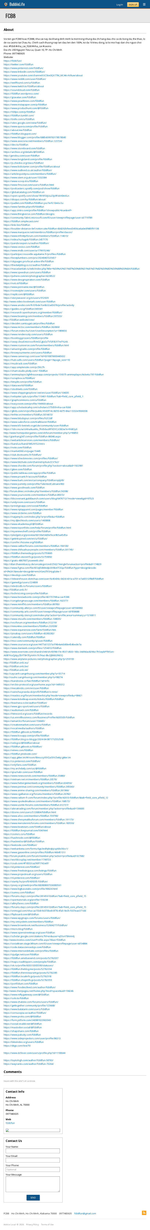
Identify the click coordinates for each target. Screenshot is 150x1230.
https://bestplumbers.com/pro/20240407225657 (30, 257)
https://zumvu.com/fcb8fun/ (19, 892)
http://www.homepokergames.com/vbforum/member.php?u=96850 (41, 432)
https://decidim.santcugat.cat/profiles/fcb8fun (29, 323)
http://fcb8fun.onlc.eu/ (16, 662)
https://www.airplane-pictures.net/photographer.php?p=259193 (39, 659)
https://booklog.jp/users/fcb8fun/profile (26, 338)
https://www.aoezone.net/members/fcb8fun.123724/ (33, 141)
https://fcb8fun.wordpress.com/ (21, 93)
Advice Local (10, 1224)
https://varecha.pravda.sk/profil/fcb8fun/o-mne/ (31, 691)
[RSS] (144, 1213)
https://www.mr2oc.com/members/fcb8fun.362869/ (32, 327)
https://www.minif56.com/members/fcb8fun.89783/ (32, 604)
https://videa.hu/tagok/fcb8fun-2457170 (26, 239)
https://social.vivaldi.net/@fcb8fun (23, 1023)
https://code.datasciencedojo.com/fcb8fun (27, 947)
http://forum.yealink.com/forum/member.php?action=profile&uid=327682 (44, 856)
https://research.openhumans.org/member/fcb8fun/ (33, 312)
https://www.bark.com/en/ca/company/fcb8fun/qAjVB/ (34, 480)
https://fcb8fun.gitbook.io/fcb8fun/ (23, 732)
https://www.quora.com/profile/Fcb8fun (26, 126)
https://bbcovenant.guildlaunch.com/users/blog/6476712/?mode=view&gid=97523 (49, 498)
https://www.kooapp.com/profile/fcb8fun (26, 735)
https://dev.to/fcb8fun (16, 144)
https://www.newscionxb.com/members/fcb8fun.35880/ (34, 775)
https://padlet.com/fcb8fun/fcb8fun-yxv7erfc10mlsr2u (33, 203)
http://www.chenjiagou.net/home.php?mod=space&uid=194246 (38, 991)
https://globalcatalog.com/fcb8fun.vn (24, 192)
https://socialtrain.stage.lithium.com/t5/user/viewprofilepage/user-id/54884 (45, 943)
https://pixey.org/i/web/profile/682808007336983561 (32, 885)
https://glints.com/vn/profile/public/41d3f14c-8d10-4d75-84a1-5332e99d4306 (45, 411)
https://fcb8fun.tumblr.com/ (19, 115)
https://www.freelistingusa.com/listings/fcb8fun (30, 870)
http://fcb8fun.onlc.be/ (16, 666)
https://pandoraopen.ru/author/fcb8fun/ (26, 243)
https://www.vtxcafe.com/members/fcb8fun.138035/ (32, 618)
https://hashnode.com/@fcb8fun (22, 837)
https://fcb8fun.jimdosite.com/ (20, 753)
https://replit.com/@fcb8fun (19, 294)
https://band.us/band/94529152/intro (24, 443)
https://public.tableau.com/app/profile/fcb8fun (30, 473)
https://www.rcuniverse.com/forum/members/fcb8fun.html (36, 345)
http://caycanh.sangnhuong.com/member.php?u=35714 (34, 673)
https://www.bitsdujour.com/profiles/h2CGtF (28, 418)
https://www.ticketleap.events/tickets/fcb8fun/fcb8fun (34, 699)
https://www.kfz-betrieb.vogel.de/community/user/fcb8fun (36, 425)
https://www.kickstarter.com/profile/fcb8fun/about (32, 166)
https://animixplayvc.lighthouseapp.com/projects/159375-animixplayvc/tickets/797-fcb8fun (54, 374)
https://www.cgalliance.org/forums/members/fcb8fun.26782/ (37, 794)
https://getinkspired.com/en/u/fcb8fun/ (25, 538)
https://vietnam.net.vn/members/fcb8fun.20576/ (30, 779)
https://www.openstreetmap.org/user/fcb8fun (29, 932)
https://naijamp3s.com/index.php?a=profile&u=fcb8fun (34, 516)
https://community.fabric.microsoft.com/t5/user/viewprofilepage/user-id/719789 (48, 217)
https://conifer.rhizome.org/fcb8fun (23, 542)
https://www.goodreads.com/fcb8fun (24, 487)
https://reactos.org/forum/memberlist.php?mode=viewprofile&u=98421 (43, 695)
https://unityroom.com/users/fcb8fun (24, 502)
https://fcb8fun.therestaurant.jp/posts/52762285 (30, 972)
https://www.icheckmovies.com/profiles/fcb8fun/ (31, 458)
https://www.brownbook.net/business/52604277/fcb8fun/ (36, 925)
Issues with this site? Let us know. (19, 1081)
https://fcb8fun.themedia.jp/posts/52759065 (28, 553)
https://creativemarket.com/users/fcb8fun (27, 724)
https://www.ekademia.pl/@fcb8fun (23, 524)
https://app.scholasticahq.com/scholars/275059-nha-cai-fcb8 (37, 407)
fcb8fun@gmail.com (85, 1213)
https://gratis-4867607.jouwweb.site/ (24, 560)
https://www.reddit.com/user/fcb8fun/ (25, 79)
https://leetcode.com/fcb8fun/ (20, 845)
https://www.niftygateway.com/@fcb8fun (26, 994)
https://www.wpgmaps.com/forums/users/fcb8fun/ (32, 918)
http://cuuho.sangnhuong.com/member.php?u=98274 (33, 677)
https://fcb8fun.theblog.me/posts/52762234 (28, 969)
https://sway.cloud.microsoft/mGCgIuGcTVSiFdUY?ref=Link (36, 341)
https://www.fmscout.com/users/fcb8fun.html (29, 184)
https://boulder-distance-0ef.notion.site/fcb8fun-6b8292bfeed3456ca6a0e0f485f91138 (51, 228)
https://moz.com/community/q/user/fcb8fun (28, 640)
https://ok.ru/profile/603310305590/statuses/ (28, 965)
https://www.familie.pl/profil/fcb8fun (24, 206)
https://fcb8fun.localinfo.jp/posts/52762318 (27, 976)
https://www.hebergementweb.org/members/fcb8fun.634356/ (38, 783)
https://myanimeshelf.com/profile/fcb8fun (27, 531)
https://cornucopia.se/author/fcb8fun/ (25, 1012)
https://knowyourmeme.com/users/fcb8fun (28, 352)
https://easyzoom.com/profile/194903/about (28, 403)
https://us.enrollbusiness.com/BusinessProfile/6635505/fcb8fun (39, 717)
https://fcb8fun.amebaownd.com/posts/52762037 (31, 958)
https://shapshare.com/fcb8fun (21, 1031)
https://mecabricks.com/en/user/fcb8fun (26, 688)
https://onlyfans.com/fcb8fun (20, 764)
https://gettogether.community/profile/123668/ (29, 1005)
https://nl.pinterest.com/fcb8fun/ (22, 877)
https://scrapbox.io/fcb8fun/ (19, 378)
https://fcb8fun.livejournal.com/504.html (26, 830)
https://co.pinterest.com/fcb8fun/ (22, 761)
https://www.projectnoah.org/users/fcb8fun (28, 874)
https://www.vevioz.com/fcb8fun (22, 246)
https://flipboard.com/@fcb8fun (21, 914)
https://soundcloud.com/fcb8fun (22, 90)
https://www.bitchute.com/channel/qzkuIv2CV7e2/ (31, 462)
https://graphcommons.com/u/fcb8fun (25, 400)
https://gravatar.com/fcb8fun (20, 97)
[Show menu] (142, 4)
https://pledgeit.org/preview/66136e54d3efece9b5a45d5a (36, 535)
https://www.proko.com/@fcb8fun (22, 1016)
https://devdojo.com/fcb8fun (19, 575)
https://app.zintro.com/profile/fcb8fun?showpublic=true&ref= (38, 210)
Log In (120, 4)
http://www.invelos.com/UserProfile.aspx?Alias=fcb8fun (34, 939)
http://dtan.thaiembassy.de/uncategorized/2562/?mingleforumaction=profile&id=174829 (52, 564)
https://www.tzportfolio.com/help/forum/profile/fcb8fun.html (37, 527)
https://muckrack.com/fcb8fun (20, 363)
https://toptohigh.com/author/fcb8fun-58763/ (28, 1060)
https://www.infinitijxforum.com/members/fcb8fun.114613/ (36, 235)
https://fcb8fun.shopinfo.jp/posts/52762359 (28, 980)
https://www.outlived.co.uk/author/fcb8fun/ (28, 170)
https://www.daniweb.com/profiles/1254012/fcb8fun (32, 648)
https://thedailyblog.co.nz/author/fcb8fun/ (27, 265)
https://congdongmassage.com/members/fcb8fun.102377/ (36, 600)
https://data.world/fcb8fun (18, 385)
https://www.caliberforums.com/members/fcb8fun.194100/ (36, 546)
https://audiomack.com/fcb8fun (21, 710)
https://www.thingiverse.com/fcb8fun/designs (29, 214)
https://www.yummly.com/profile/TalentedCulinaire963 (34, 484)
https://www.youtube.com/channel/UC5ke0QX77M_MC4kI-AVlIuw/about (43, 75)
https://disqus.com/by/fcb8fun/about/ (25, 199)
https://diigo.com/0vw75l (17, 1045)
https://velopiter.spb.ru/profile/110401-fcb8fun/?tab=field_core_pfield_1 (43, 396)
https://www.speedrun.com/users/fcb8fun (27, 272)
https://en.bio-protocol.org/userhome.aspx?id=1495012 (34, 684)
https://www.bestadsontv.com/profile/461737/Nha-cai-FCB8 (36, 597)
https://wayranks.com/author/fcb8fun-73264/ (29, 1063)
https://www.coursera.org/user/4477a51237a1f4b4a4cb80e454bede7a (42, 644)
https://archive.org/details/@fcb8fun (24, 152)
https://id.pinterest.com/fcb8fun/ (22, 867)
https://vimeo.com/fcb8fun (18, 750)
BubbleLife (17, 4)
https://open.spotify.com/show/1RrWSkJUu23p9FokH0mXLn (36, 195)
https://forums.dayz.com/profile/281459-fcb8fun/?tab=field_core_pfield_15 (45, 896)
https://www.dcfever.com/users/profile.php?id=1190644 (34, 1053)
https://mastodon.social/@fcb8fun (23, 1027)
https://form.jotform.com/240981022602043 (27, 1020)
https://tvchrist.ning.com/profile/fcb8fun (26, 593)
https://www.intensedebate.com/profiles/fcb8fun (31, 950)
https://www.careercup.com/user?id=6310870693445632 (34, 356)
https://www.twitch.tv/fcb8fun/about (24, 86)
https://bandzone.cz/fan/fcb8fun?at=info (26, 680)
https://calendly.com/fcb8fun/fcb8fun (24, 637)
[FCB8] (7, 1130)
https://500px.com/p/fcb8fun (19, 111)
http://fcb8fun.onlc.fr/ (15, 589)
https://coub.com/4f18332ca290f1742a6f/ (26, 863)
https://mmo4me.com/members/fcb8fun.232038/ (30, 626)
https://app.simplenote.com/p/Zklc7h (24, 367)
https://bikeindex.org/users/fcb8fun (24, 1042)
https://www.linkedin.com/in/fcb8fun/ (24, 71)
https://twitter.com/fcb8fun (18, 64)
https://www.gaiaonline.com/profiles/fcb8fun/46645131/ (35, 852)
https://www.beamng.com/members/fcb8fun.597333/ (33, 316)
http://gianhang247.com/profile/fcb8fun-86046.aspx (32, 436)
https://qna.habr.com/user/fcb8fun (23, 772)
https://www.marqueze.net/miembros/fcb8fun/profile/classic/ (38, 232)
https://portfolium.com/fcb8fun (21, 983)
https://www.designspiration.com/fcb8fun (27, 279)
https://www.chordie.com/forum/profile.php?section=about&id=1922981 (43, 465)
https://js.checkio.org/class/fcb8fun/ (24, 163)
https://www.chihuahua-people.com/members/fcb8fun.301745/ (39, 549)
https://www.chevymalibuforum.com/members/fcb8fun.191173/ (39, 819)
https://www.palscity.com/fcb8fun (22, 1034)
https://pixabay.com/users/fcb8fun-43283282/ (29, 633)
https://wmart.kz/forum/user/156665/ (24, 721)
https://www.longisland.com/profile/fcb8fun (28, 159)
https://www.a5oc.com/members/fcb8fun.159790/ (31, 815)
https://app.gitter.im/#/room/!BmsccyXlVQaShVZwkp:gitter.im (37, 757)
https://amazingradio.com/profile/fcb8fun (27, 349)
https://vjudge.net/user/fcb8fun (21, 954)
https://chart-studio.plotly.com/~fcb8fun (26, 370)
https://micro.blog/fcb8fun (18, 929)
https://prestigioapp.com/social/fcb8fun (26, 505)
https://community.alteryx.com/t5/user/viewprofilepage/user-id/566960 (43, 608)
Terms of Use (47, 1224)
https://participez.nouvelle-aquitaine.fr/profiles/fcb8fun (35, 254)
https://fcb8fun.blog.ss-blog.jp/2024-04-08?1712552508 (33, 739)
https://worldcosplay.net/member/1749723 (27, 859)
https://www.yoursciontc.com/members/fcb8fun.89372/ (34, 494)
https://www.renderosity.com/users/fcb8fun (28, 334)
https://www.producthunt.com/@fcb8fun (26, 108)
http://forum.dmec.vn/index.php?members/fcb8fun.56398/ (36, 491)
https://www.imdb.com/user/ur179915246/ (27, 250)
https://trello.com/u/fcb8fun (19, 119)
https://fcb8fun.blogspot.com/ (20, 133)
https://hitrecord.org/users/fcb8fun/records (28, 713)
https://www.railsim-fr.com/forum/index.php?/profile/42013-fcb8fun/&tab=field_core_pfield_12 (56, 797)
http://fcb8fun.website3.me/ (19, 319)
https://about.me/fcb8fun (18, 130)
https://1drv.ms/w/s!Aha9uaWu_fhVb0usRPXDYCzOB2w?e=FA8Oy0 (40, 429)
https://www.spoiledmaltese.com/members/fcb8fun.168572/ (37, 801)
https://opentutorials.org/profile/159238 (26, 899)
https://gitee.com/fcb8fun (18, 469)
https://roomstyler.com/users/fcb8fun (25, 290)
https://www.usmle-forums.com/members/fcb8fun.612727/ (36, 805)
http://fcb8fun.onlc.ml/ (16, 670)
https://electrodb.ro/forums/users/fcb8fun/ (28, 586)
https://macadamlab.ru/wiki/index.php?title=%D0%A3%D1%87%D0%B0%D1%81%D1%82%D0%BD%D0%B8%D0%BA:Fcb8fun (72, 268)
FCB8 (10, 16)
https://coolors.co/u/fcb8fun (19, 834)
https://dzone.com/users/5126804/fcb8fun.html (30, 812)
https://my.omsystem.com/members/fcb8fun (28, 921)
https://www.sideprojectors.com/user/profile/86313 (32, 1038)
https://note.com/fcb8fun (17, 447)
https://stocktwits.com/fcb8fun (20, 389)
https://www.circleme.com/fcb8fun (23, 513)
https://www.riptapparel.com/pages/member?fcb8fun (33, 509)
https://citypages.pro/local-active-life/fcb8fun (29, 261)
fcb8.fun (10, 1123)
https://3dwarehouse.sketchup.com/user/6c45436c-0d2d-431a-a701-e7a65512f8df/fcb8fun (54, 578)
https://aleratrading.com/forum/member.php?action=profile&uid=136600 (44, 808)
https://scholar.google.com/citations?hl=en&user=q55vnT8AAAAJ (39, 936)
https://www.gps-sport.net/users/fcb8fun (26, 706)
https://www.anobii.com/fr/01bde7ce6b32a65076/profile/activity (39, 305)
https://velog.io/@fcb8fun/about (22, 742)
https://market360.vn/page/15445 (22, 451)
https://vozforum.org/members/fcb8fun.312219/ (30, 622)
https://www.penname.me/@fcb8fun (24, 287)
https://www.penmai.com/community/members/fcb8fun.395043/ (39, 786)
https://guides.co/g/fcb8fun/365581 (23, 308)
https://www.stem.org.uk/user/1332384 (25, 177)
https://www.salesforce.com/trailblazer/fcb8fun (30, 421)
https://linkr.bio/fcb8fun (17, 225)
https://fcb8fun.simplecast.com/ (21, 221)
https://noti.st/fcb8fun (16, 283)
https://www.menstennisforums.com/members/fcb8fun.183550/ (39, 823)
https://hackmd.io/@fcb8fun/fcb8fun (24, 841)
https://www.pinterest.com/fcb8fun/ (23, 68)
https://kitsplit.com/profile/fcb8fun (23, 381)
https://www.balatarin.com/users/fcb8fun (27, 1009)
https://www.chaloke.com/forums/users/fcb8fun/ (31, 1001)
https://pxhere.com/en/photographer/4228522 (29, 276)
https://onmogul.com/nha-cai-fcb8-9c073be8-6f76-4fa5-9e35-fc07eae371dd (45, 910)
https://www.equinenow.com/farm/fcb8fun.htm (30, 629)
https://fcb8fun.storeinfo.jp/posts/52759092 (28, 556)
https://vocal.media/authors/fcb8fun (24, 728)
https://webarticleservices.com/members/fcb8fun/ (32, 440)
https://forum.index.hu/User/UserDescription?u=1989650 (35, 330)
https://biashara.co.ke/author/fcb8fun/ (25, 702)
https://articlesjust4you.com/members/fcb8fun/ (30, 173)
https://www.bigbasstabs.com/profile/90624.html (30, 888)
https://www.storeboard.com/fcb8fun (24, 148)
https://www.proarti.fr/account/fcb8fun (25, 476)
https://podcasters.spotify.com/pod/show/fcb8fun (31, 188)
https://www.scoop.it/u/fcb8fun (21, 181)
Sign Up (133, 4)
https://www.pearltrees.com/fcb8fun (24, 100)
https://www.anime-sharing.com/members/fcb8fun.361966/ (36, 790)
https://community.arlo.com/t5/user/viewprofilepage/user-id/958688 (41, 611)
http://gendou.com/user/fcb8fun (22, 155)
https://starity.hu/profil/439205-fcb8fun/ (26, 881)
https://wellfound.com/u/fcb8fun (22, 82)
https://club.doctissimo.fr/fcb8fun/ (23, 454)
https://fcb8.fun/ (13, 60)
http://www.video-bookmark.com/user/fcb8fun (29, 301)
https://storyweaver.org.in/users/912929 (26, 297)
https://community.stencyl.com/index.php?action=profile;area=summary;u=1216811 (50, 615)
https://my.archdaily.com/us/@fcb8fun (25, 768)
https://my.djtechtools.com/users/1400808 (27, 520)
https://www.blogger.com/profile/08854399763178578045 (35, 137)
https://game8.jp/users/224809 (21, 582)
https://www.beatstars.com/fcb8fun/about (27, 826)
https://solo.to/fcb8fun (16, 998)
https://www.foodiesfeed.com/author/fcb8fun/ (30, 987)
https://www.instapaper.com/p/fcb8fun (25, 104)
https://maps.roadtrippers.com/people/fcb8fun (30, 961)
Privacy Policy (32, 1224)
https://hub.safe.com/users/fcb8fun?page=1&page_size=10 (37, 359)
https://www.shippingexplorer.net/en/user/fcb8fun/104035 (36, 392)
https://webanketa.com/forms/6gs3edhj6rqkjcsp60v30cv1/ (36, 848)
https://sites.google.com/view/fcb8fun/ (25, 122)
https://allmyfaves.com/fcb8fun (21, 903)
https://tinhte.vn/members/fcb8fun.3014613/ (28, 414)
